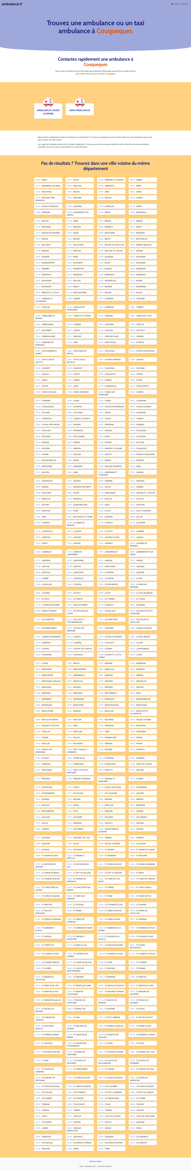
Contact (184, 4)
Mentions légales (95, 1161)
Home (176, 4)
